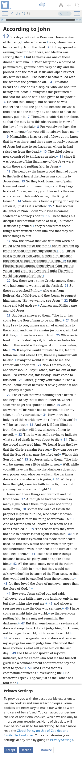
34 (66, 439)
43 (6, 583)
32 (32, 425)
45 (51, 603)
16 (48, 216)
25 (58, 335)
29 (9, 395)
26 (14, 350)
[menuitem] (6, 5)
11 (61, 156)
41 (34, 554)
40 (70, 534)
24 (68, 320)
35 (27, 459)
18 (62, 251)
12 (9, 171)
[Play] (2, 19)
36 (58, 479)
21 (67, 285)
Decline (26, 750)
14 (20, 201)
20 (9, 281)
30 (59, 405)
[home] (6, 5)
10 (45, 151)
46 (67, 608)
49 (14, 653)
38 (25, 509)
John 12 (20, 13)
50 (30, 668)
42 (15, 564)
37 (23, 499)
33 (20, 434)
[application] (41, 20)
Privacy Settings (61, 740)
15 (50, 206)
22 (66, 300)
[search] (77, 5)
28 (21, 380)
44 (9, 593)
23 (9, 315)
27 (40, 365)
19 (64, 261)
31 (45, 415)
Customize (44, 750)
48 (6, 638)
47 (23, 623)
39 (33, 529)
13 (23, 181)
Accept (10, 750)
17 (9, 241)
